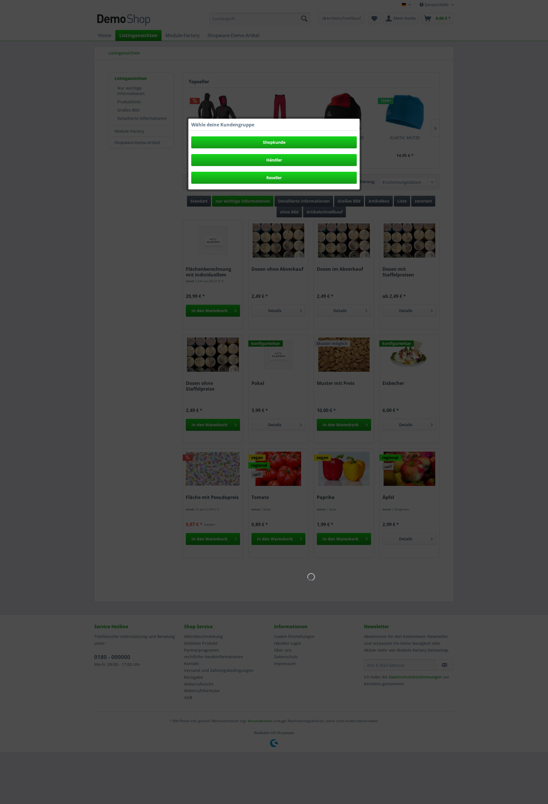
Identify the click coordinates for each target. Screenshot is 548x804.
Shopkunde (274, 142)
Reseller (274, 177)
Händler (274, 160)
